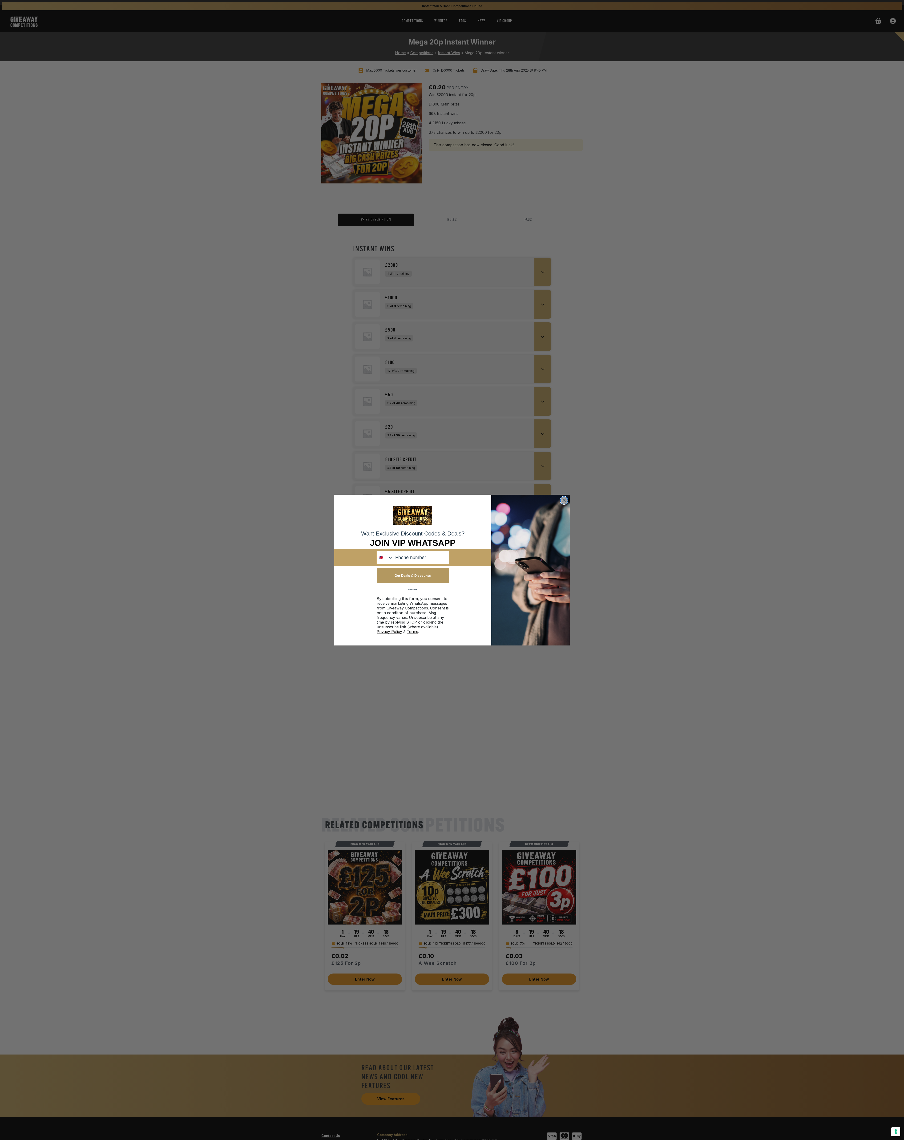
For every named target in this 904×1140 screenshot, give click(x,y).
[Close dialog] (564, 500)
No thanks (412, 589)
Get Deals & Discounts (413, 575)
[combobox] (385, 557)
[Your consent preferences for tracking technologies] (895, 1131)
